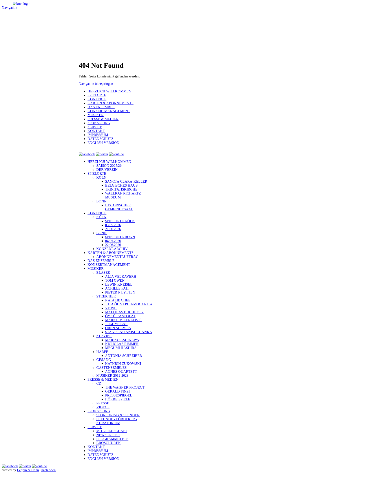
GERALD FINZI (117, 391)
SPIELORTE (97, 173)
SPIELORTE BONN (120, 237)
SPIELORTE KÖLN (120, 221)
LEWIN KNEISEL (118, 284)
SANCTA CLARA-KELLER (126, 181)
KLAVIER (104, 336)
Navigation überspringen (96, 84)
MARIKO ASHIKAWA (122, 340)
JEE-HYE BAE (116, 324)
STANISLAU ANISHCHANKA (128, 332)
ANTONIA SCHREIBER (123, 356)
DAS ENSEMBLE (101, 260)
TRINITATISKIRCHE (121, 189)
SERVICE (95, 427)
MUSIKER (96, 268)
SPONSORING (99, 411)
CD (98, 383)
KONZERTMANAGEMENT (109, 264)
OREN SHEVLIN (118, 328)
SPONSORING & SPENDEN (118, 415)
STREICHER (106, 296)
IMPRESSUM (98, 451)
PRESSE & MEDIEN (103, 379)
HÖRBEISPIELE (117, 399)
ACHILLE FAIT (117, 288)
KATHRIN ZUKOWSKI (123, 363)
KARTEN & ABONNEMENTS (110, 253)
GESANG (103, 359)
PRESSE (102, 403)
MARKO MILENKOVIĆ (123, 320)
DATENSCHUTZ (100, 455)
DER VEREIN (107, 169)
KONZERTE (97, 213)
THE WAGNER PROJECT (124, 387)
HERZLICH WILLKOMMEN (109, 161)
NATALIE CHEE (117, 300)
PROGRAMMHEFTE (112, 439)
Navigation (9, 7)
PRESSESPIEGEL (118, 395)
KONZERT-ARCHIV (112, 249)
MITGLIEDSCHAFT (111, 431)
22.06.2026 (113, 245)
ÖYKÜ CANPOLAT (120, 316)
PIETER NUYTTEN (120, 292)
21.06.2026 (113, 229)
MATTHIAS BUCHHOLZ (124, 312)
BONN (101, 201)
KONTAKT (96, 447)
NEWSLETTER (108, 435)
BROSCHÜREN (108, 443)
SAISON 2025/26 (109, 165)
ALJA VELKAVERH (120, 276)
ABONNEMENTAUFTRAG (117, 257)
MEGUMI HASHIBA (121, 348)
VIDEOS (103, 407)
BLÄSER (103, 272)
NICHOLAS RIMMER (122, 344)
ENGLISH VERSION (103, 458)
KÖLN (101, 177)
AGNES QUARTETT (121, 371)
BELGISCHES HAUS (121, 185)
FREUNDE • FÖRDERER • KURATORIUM (116, 421)
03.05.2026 (113, 225)
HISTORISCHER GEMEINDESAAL (119, 207)
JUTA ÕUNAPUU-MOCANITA (128, 304)
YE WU (111, 308)
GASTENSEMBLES (111, 367)
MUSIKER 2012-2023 (112, 375)
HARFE (102, 352)
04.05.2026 (113, 241)
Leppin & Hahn (28, 470)
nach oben (48, 470)
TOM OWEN (115, 280)
